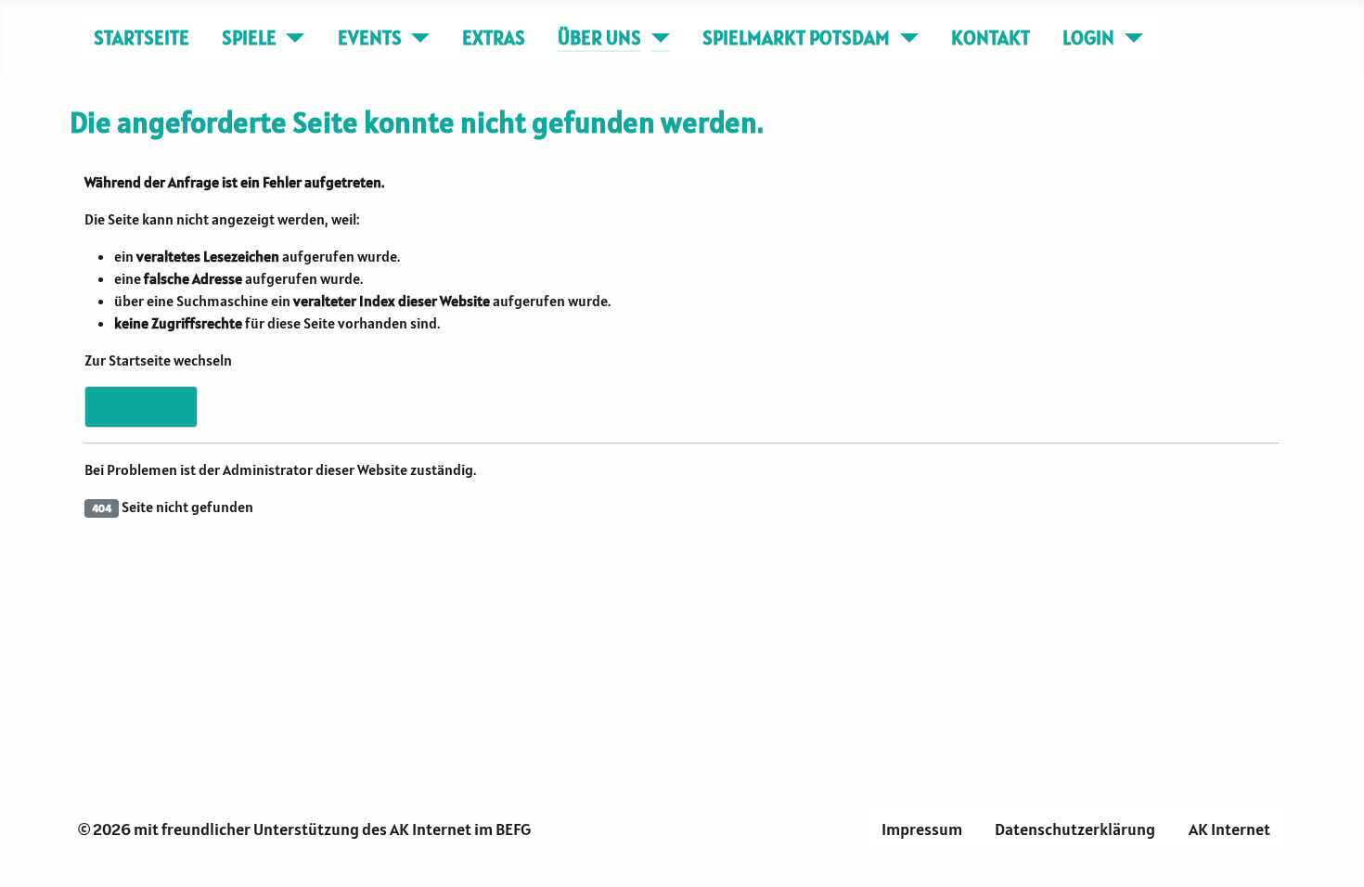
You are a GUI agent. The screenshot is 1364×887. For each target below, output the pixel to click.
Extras (493, 37)
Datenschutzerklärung (1075, 829)
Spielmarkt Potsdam (796, 37)
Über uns (599, 37)
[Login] (1128, 38)
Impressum (921, 829)
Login (1088, 37)
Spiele (249, 37)
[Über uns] (655, 38)
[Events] (416, 38)
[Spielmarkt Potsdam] (904, 38)
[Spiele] (291, 38)
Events (370, 37)
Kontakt (990, 37)
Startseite (141, 37)
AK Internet (1229, 829)
